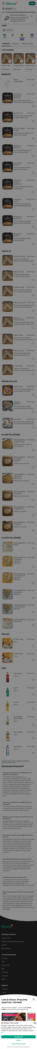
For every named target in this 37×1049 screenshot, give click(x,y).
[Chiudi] (33, 999)
